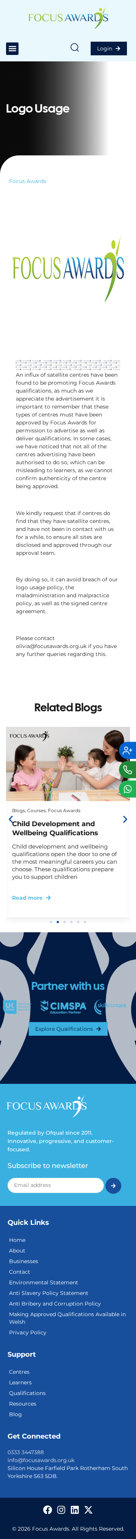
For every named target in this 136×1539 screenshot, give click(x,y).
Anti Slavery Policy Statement (48, 1293)
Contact (19, 1271)
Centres (19, 1371)
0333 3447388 (26, 1452)
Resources (22, 1403)
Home (17, 1240)
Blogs (18, 810)
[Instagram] (61, 1510)
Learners (20, 1382)
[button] (12, 48)
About (17, 1250)
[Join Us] (127, 750)
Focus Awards (27, 181)
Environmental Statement (43, 1282)
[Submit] (113, 1186)
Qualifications (27, 1393)
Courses (36, 810)
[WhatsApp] (127, 788)
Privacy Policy (27, 1332)
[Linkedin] (75, 1510)
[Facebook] (48, 1510)
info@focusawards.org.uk (41, 1460)
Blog (15, 1414)
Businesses (23, 1261)
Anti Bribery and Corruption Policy (55, 1303)
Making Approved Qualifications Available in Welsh (67, 1318)
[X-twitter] (88, 1510)
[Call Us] (127, 769)
